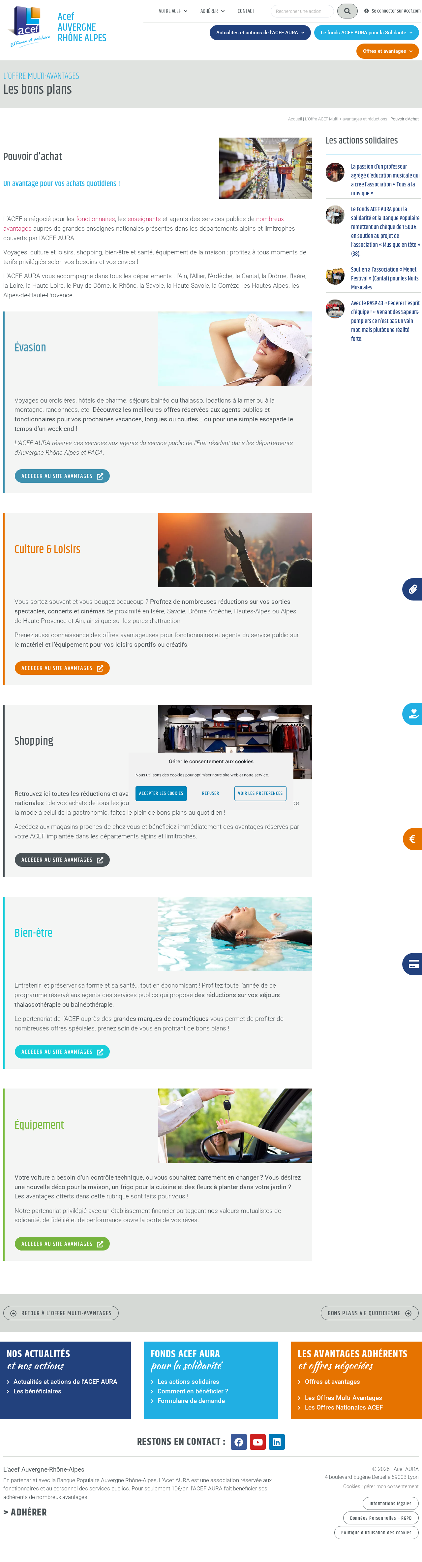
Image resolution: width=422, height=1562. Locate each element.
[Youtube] (258, 1442)
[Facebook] (239, 1442)
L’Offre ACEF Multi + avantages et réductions (346, 118)
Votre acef (170, 11)
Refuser (210, 793)
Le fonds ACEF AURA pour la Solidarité (363, 33)
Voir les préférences (260, 793)
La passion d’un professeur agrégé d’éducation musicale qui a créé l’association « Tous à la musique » (385, 180)
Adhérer (209, 11)
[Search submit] (347, 11)
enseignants (144, 219)
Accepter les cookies (161, 793)
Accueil (295, 118)
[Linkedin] (277, 1442)
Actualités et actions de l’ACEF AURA (257, 33)
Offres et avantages (384, 51)
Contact (246, 11)
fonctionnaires (95, 219)
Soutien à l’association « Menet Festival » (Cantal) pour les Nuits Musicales (385, 278)
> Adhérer (25, 1512)
